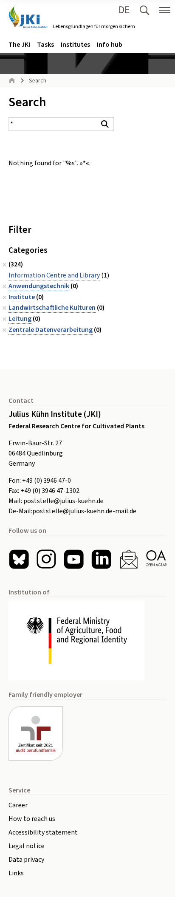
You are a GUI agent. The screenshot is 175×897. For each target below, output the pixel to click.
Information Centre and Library (54, 275)
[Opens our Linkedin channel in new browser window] (101, 559)
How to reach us (31, 818)
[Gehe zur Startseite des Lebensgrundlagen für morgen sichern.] (28, 17)
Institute (21, 297)
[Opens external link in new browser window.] (87, 640)
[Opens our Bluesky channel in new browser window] (18, 559)
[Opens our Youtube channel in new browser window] (73, 559)
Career (18, 805)
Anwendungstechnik (38, 286)
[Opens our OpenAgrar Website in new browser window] (156, 559)
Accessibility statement (43, 832)
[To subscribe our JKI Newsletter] (129, 559)
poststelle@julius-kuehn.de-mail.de (84, 511)
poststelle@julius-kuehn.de (63, 501)
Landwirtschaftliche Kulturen (52, 307)
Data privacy (26, 859)
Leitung (19, 318)
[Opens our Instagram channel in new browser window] (46, 559)
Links (16, 873)
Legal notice (26, 846)
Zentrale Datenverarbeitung (50, 329)
